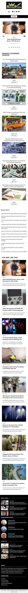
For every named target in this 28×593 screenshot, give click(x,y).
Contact (3, 578)
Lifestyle (13, 544)
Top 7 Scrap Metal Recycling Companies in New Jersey (14, 60)
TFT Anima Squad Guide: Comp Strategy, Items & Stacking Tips (12, 338)
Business (14, 80)
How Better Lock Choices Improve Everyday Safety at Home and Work (16, 536)
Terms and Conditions (6, 583)
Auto (11, 544)
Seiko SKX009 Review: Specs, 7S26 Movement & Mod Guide (14, 40)
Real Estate (5, 393)
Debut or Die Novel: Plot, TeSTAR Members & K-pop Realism (14, 231)
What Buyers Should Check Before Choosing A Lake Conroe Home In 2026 (13, 397)
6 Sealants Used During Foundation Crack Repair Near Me (13, 224)
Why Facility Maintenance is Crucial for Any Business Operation (14, 161)
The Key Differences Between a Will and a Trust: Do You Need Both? (17, 551)
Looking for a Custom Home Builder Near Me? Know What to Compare (18, 514)
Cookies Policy (4, 582)
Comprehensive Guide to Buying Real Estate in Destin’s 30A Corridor (18, 508)
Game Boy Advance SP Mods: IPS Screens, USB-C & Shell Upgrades (13, 309)
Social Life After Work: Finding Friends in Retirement (18, 557)
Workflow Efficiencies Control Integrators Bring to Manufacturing (14, 139)
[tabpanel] (14, 34)
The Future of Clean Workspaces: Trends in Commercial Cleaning (14, 86)
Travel (4, 481)
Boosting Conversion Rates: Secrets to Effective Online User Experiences (14, 185)
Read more (14, 82)
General (14, 37)
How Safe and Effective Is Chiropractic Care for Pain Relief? (14, 251)
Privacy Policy (4, 580)
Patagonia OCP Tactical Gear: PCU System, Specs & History (14, 234)
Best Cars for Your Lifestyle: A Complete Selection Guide (16, 546)
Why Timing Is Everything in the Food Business (14, 113)
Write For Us (4, 585)
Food (16, 133)
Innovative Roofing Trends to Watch (16, 529)
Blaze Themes (14, 591)
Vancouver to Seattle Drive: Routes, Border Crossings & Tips (14, 236)
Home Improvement (6, 364)
